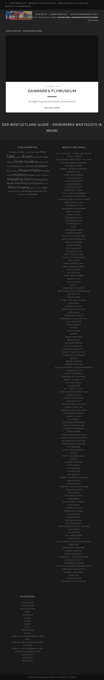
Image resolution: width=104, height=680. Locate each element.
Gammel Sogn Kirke (73, 572)
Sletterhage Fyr (73, 205)
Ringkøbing (20, 174)
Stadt (44, 187)
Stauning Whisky (73, 496)
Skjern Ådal (73, 532)
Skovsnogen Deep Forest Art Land (73, 160)
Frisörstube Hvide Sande (74, 435)
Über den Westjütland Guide (73, 3)
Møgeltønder (74, 325)
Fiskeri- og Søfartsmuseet (73, 169)
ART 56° (73, 453)
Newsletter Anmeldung (18, 6)
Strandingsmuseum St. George (73, 526)
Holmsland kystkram (74, 502)
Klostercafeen (74, 322)
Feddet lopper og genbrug (74, 477)
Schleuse (45, 183)
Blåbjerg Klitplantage (73, 441)
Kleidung (17, 166)
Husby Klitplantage (74, 398)
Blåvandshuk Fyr (74, 560)
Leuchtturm (40, 166)
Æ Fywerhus (73, 273)
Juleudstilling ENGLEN (73, 257)
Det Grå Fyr (74, 294)
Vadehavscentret (74, 187)
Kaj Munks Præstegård (74, 196)
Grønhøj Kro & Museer (73, 377)
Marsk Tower (74, 331)
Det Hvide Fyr (74, 282)
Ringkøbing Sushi (73, 230)
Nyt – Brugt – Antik (73, 389)
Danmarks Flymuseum (52, 91)
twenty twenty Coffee (74, 352)
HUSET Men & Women (74, 276)
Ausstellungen (30, 152)
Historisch (10, 162)
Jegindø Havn (74, 279)
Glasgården (73, 386)
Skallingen (73, 260)
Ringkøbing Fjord (19, 179)
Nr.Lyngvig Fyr (73, 248)
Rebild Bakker (74, 212)
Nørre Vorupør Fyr (74, 380)
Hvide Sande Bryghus (74, 450)
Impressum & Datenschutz (42, 3)
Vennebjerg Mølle (73, 315)
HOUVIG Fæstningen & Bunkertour (73, 566)
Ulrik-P (73, 285)
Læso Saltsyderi (73, 242)
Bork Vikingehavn (74, 554)
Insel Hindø (74, 493)
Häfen (36, 162)
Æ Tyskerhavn (74, 578)
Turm (44, 191)
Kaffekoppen (73, 447)
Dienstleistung (27, 609)
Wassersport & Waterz (74, 404)
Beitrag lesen (52, 108)
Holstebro (73, 419)
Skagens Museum (73, 233)
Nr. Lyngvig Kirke (73, 535)
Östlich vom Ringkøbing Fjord (27, 642)
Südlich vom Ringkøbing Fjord (27, 649)
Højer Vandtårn (73, 337)
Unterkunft (21, 194)
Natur (36, 170)
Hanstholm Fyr (74, 401)
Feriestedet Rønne (73, 511)
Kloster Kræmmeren (73, 428)
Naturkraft (74, 474)
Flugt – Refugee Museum (73, 300)
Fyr (41, 157)
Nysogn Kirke (74, 297)
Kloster (23, 166)
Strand (10, 191)
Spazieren (33, 188)
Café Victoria (74, 270)
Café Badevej (74, 172)
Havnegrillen (74, 484)
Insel (46, 162)
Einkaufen (18, 157)
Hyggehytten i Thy (74, 407)
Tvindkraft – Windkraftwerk (74, 557)
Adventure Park (73, 508)
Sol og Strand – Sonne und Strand (74, 153)
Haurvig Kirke (74, 245)
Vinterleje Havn (73, 251)
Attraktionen (27, 606)
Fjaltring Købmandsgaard (73, 163)
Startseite (41, 14)
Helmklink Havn (74, 370)
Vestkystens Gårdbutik (74, 239)
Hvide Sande (24, 161)
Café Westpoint (74, 523)
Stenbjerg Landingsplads (73, 319)
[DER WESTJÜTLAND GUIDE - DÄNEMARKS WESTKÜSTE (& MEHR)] (19, 19)
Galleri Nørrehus (74, 181)
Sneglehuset (73, 481)
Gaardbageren (73, 184)
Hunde (27, 621)
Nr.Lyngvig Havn (73, 520)
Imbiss (41, 162)
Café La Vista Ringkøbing (73, 193)
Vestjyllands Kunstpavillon (73, 392)
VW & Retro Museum (74, 413)
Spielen (39, 188)
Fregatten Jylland (73, 202)
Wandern (33, 194)
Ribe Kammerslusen (74, 263)
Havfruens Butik (73, 383)
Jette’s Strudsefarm (73, 425)
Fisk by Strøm (74, 432)
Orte (27, 639)
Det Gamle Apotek (74, 343)
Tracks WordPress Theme (41, 677)
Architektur (13, 152)
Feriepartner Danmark (73, 444)
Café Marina (73, 539)
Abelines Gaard (74, 490)
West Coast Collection (73, 309)
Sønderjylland (27, 191)
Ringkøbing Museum (74, 563)
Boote (43, 152)
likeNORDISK (74, 529)
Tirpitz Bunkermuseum (73, 456)
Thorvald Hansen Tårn (73, 236)
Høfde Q (74, 358)
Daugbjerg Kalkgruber (74, 209)
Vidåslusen (74, 312)
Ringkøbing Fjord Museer (28, 183)
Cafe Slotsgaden (73, 346)
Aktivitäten (27, 603)
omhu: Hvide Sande (73, 254)
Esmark (73, 459)
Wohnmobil (27, 661)
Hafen (45, 157)
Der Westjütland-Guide (74, 581)
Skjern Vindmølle (74, 374)
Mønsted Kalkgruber (74, 548)
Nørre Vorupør (74, 361)
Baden (37, 152)
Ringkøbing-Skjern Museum (37, 175)
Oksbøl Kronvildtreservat (74, 438)
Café (11, 156)
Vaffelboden (73, 468)
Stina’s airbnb (74, 156)
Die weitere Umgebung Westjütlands (78, 17)
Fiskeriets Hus (73, 395)
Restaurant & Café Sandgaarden (74, 542)
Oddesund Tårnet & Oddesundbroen (74, 367)
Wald (27, 194)
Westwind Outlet (74, 306)
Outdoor (9, 175)
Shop (12, 187)
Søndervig (38, 191)
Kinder (27, 624)
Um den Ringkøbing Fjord (83, 14)
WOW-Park (73, 575)
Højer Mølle (73, 340)
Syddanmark (17, 191)
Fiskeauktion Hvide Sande (74, 410)
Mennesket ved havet (74, 288)
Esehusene (73, 303)
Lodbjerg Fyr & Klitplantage (73, 487)
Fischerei (36, 157)
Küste (27, 627)
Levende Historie (12, 171)
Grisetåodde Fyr (73, 364)
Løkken (73, 334)
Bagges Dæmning (73, 551)
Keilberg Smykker (74, 462)
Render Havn (73, 517)
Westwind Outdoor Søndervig (74, 291)
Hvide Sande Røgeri (74, 175)
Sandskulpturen (73, 166)
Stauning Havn (73, 178)
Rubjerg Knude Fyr (74, 349)
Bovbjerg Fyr (74, 224)
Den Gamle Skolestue (74, 569)
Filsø (73, 227)
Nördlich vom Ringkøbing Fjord (27, 636)
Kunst (29, 166)
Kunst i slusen (73, 416)
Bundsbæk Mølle (74, 218)
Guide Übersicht (18, 3)
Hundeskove (73, 514)
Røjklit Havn (73, 215)
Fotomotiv (27, 615)
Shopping (22, 187)
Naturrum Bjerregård (73, 422)
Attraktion (21, 152)
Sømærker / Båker (73, 190)
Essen (27, 156)
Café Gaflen (73, 465)
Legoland (74, 545)
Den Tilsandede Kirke (74, 267)
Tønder (73, 328)
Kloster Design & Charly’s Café (74, 199)
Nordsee (45, 171)
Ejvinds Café (73, 471)
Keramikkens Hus (73, 221)
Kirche (9, 166)
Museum (25, 170)
